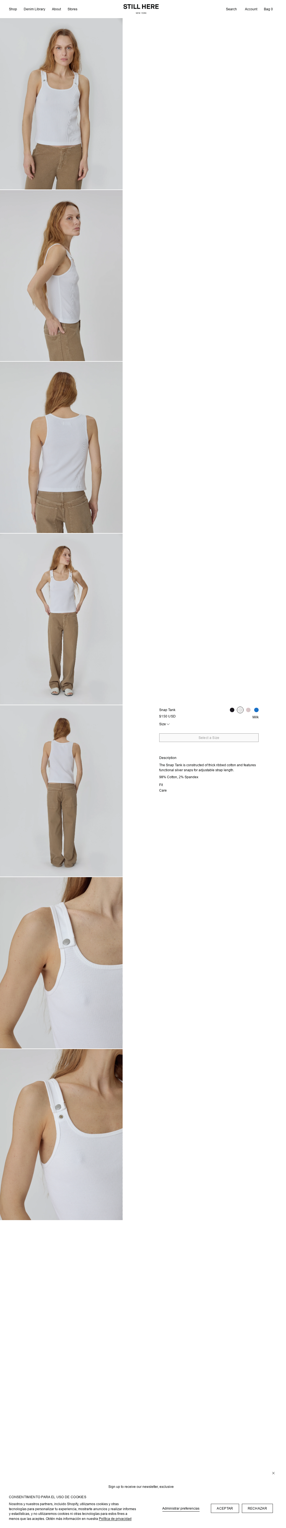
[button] (231, 9)
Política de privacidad (115, 1519)
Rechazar (257, 1508)
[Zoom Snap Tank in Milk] (61, 103)
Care (163, 790)
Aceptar (225, 1508)
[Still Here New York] (141, 9)
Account (251, 9)
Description (168, 758)
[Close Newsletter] (273, 1473)
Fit (161, 785)
